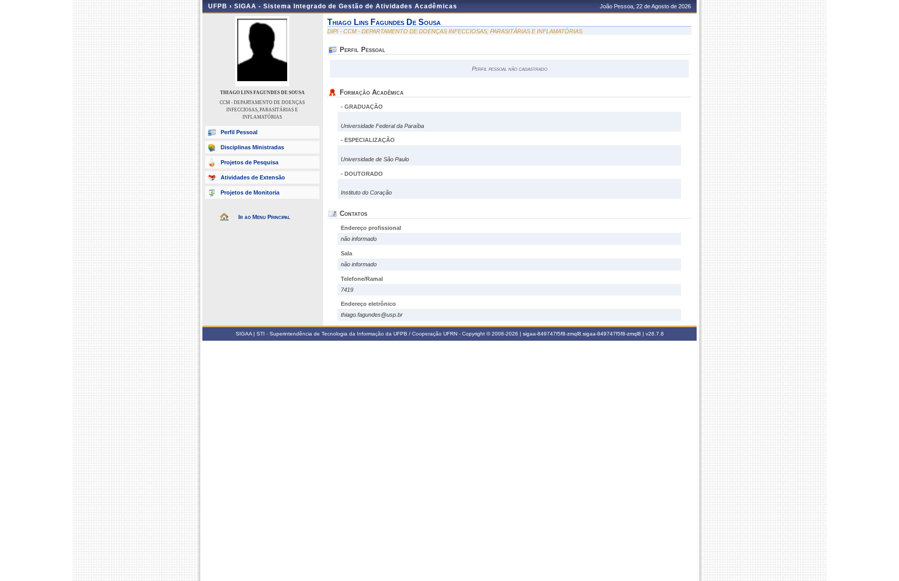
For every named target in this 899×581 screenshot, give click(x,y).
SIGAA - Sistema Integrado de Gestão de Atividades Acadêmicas (345, 6)
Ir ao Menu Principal (264, 217)
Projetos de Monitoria (250, 192)
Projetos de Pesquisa (249, 162)
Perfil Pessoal (239, 132)
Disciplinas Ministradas (252, 147)
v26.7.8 (655, 334)
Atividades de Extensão (253, 177)
